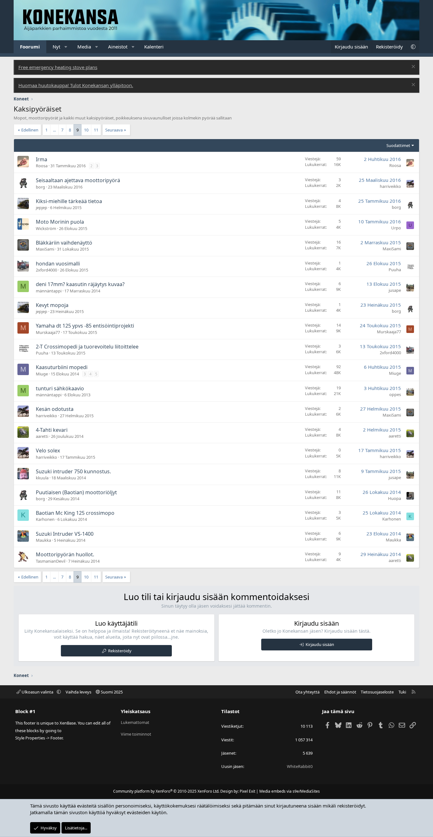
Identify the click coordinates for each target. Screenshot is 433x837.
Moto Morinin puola (60, 221)
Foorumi (30, 46)
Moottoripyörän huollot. (65, 554)
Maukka (43, 540)
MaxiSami (45, 249)
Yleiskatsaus (135, 711)
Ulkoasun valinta (37, 692)
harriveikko (390, 186)
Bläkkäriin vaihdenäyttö (64, 242)
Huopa (394, 498)
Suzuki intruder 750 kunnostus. (73, 471)
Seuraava (114, 130)
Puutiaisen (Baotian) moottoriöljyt (76, 492)
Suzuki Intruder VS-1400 (65, 533)
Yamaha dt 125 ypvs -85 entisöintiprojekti (85, 325)
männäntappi (48, 291)
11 (96, 130)
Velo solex (48, 450)
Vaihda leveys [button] (78, 692)
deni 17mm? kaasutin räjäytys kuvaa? (80, 284)
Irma (41, 159)
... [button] (54, 130)
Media (84, 46)
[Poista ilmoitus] (412, 67)
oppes (395, 394)
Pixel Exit (247, 791)
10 (86, 130)
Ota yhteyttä (307, 692)
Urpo (396, 228)
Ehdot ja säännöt (340, 692)
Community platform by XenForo (166, 791)
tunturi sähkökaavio (60, 388)
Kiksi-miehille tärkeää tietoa (69, 201)
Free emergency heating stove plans (57, 67)
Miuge (42, 374)
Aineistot (117, 46)
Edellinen (29, 130)
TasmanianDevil (50, 561)
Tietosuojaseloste (377, 692)
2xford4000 (46, 270)
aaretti (42, 436)
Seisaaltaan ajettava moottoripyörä (78, 180)
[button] (66, 46)
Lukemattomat (135, 722)
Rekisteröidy (120, 651)
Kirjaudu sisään (320, 644)
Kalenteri (154, 46)
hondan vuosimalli (58, 263)
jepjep (41, 207)
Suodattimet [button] (398, 145)
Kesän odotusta (55, 409)
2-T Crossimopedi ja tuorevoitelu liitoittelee (87, 346)
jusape (395, 290)
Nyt (56, 46)
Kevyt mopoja (52, 305)
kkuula (42, 478)
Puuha (395, 269)
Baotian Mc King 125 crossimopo (75, 512)
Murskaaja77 (48, 332)
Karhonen (45, 519)
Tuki (402, 692)
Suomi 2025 (111, 692)
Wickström (46, 228)
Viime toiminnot (136, 734)
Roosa (42, 166)
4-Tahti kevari (52, 429)
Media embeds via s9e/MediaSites (289, 791)
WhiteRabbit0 (300, 766)
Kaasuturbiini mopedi (61, 367)
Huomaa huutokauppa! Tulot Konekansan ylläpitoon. (75, 85)
